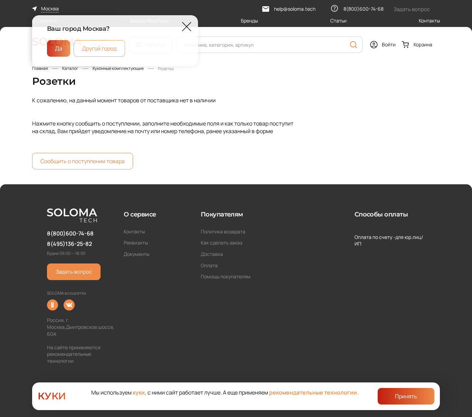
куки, (140, 392)
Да (58, 48)
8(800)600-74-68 (70, 233)
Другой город (99, 48)
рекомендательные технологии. (314, 392)
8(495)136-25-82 (69, 244)
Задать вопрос (74, 271)
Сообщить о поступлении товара (82, 161)
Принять (406, 396)
